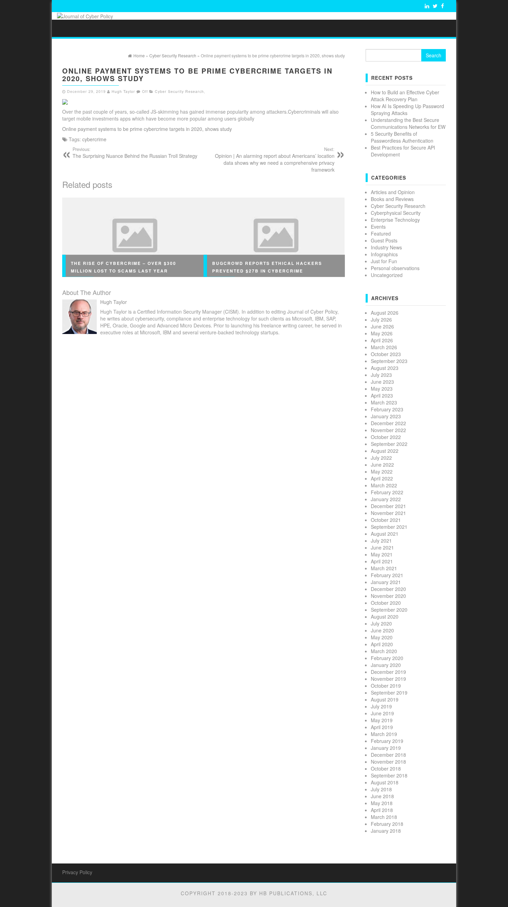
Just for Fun (384, 261)
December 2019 (388, 671)
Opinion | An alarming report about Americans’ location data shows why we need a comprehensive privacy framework (275, 159)
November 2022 (388, 430)
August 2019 (384, 699)
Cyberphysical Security (396, 212)
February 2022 (387, 492)
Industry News (386, 247)
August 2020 (384, 616)
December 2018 (388, 754)
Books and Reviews (392, 198)
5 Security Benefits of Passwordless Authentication (402, 137)
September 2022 (389, 443)
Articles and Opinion (393, 192)
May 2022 (382, 471)
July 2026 (381, 319)
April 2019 (382, 727)
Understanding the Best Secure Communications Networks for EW (408, 123)
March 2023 (384, 402)
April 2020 (382, 644)
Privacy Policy (77, 872)
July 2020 (381, 623)
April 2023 (382, 395)
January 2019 (386, 747)
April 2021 (382, 561)
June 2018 (382, 796)
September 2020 (389, 609)
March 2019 (384, 734)
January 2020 (386, 664)
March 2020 (384, 651)
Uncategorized (387, 274)
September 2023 (389, 360)
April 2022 (382, 478)
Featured (381, 233)
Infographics (384, 254)
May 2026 (382, 333)
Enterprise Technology (395, 219)
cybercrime (94, 139)
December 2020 (388, 588)
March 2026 (384, 347)
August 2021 (384, 533)
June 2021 (382, 547)
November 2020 (388, 595)
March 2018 (384, 816)
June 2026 (382, 326)
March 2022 (384, 485)
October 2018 (386, 768)
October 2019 (386, 685)
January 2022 (386, 499)
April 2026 (382, 340)
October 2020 (386, 602)
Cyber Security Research (179, 91)
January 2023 (386, 416)
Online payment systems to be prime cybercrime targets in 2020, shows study (147, 128)
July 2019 (381, 706)
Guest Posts (384, 240)
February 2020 (387, 658)
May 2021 (382, 554)
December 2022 (388, 423)
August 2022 (384, 450)
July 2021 (381, 540)
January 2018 (386, 830)
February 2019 (387, 740)
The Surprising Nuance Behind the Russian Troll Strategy (135, 152)
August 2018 (384, 782)
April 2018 (382, 809)
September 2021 (389, 526)
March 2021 (384, 568)
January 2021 (386, 582)
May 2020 (382, 637)
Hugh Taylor (123, 91)
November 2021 (388, 512)
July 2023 (381, 374)
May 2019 (382, 720)
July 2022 (381, 457)
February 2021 (387, 575)
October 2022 (386, 436)
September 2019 (389, 692)
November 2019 (388, 678)
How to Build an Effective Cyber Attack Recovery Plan (405, 96)
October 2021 (386, 519)
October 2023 (386, 354)
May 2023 (382, 388)
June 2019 (382, 713)
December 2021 (388, 506)
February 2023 (387, 409)
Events (378, 226)
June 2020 (382, 630)
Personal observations (395, 268)
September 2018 (389, 775)
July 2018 (381, 789)
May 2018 (382, 803)
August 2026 (384, 312)
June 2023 (382, 381)
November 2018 (388, 761)
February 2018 (387, 823)
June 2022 (382, 464)
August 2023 (384, 367)
